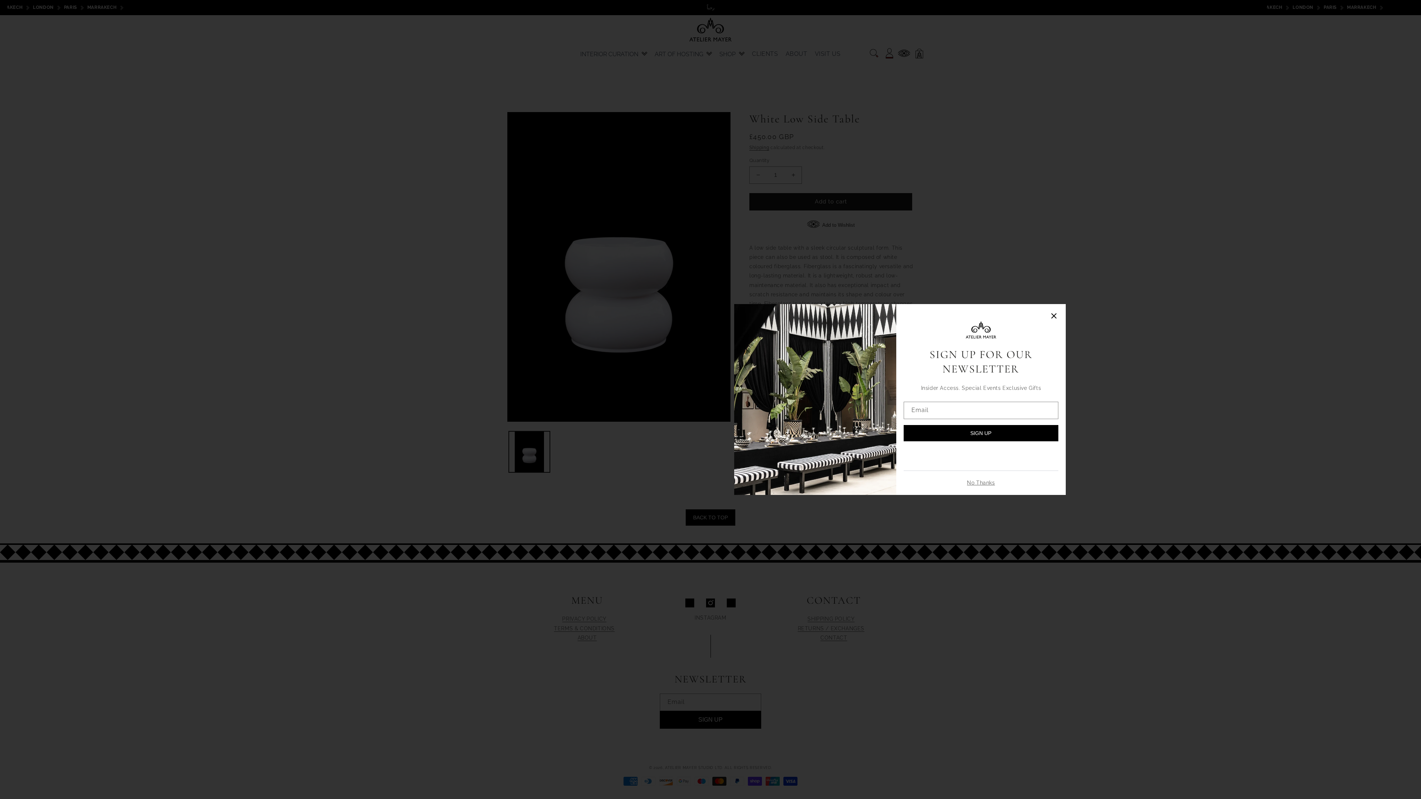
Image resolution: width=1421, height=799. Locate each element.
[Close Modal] (1053, 316)
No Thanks (981, 483)
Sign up (980, 433)
